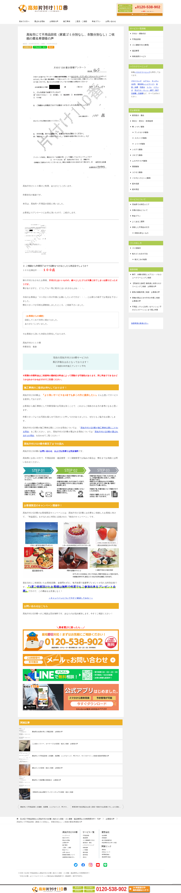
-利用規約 (104, 837)
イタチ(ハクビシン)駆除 (141, 178)
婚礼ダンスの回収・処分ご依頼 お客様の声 (47, 768)
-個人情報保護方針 (107, 840)
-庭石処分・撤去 (87, 842)
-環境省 (104, 849)
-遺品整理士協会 (106, 857)
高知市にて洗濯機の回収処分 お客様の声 (46, 780)
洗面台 (142, 87)
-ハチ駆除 (85, 850)
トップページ (66, 835)
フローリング (136, 81)
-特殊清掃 (85, 847)
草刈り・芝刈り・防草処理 (142, 121)
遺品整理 (135, 51)
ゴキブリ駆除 (137, 155)
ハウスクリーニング (142, 72)
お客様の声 (54, 21)
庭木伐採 (135, 184)
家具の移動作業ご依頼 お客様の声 (146, 292)
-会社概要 (104, 835)
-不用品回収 (86, 835)
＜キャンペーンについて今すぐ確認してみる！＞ (71, 598)
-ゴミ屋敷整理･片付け (89, 840)
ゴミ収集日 (136, 248)
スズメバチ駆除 (141, 138)
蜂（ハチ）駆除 (138, 127)
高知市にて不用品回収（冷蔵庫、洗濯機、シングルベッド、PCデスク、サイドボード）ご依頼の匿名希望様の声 (70, 756)
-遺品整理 (85, 837)
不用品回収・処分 (40, 47)
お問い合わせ (111, 21)
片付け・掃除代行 (139, 34)
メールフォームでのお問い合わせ (140, 14)
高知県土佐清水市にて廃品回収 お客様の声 (47, 732)
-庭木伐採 (85, 852)
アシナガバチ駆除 (141, 132)
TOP (60, 819)
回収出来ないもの (141, 233)
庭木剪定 (135, 189)
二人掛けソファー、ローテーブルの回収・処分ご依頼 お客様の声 (55, 744)
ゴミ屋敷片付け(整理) (140, 45)
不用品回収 (136, 39)
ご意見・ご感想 (81, 21)
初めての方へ (24, 21)
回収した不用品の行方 (140, 227)
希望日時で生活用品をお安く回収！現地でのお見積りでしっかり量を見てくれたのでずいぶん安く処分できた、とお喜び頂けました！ (98, 807)
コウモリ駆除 (137, 172)
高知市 (51, 47)
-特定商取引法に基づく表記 (109, 842)
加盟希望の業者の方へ (139, 323)
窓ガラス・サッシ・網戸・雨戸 (147, 90)
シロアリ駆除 (137, 149)
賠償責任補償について (68, 854)
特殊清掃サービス (139, 56)
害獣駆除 (135, 166)
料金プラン (96, 21)
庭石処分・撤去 (138, 115)
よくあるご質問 (138, 222)
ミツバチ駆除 (140, 144)
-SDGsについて (106, 852)
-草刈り (85, 857)
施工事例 (66, 21)
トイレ (149, 87)
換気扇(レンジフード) (146, 84)
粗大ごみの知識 (141, 259)
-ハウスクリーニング (88, 845)
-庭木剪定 (85, 854)
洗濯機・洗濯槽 (137, 93)
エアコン (146, 81)
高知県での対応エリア (140, 204)
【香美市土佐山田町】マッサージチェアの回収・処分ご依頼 (52, 792)
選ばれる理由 (39, 21)
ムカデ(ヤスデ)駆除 (139, 161)
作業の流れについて (140, 210)
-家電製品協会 (105, 854)
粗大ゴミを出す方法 (140, 254)
